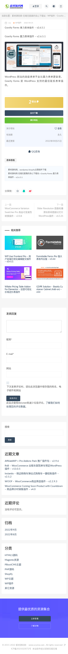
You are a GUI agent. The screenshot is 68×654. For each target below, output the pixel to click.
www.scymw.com (36, 645)
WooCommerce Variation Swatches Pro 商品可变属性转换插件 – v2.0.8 (18, 212)
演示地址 (34, 120)
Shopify (9, 574)
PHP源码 (9, 569)
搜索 (7, 427)
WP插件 (51, 16)
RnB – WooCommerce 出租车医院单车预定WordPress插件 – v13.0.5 (33, 467)
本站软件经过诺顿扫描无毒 (44, 649)
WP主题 (9, 579)
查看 (59, 129)
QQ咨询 (35, 151)
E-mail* (10, 354)
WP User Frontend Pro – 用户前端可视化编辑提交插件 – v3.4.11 (18, 259)
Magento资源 (12, 560)
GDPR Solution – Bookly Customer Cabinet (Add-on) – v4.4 (49, 289)
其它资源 (9, 588)
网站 (8, 368)
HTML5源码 (11, 555)
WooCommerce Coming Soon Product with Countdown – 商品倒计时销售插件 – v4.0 (34, 487)
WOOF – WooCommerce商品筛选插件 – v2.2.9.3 (31, 481)
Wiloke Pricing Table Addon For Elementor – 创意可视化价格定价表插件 (18, 289)
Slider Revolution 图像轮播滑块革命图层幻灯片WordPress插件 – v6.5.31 (50, 212)
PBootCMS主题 (13, 565)
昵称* (9, 339)
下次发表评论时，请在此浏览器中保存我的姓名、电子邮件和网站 (34, 389)
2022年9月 (11, 530)
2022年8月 (11, 534)
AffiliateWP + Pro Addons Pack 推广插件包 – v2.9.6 (32, 461)
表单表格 (10, 160)
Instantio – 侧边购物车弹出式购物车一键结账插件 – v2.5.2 (32, 475)
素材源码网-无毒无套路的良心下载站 (29, 16)
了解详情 (35, 626)
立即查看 (35, 619)
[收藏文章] (17, 191)
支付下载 (34, 113)
